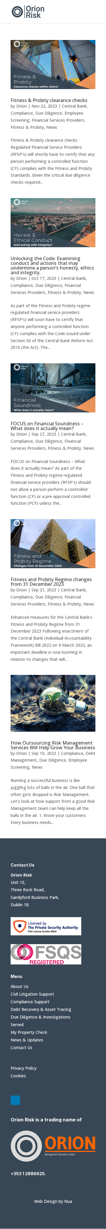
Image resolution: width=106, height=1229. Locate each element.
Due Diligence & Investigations (40, 1017)
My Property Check (29, 1032)
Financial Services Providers (58, 120)
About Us (20, 986)
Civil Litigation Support (32, 994)
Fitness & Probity (27, 127)
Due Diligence (48, 113)
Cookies (18, 1075)
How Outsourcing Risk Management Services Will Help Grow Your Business (53, 745)
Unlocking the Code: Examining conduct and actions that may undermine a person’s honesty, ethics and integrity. (52, 265)
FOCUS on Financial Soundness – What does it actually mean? (47, 426)
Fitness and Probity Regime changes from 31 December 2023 (51, 581)
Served (17, 1024)
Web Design (45, 1201)
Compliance (22, 113)
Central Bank (74, 106)
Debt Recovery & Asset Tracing (41, 1009)
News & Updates (27, 1040)
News (51, 127)
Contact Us (21, 1047)
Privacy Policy (24, 1068)
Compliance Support (30, 1001)
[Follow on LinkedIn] (15, 1100)
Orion (21, 106)
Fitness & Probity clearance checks (49, 100)
